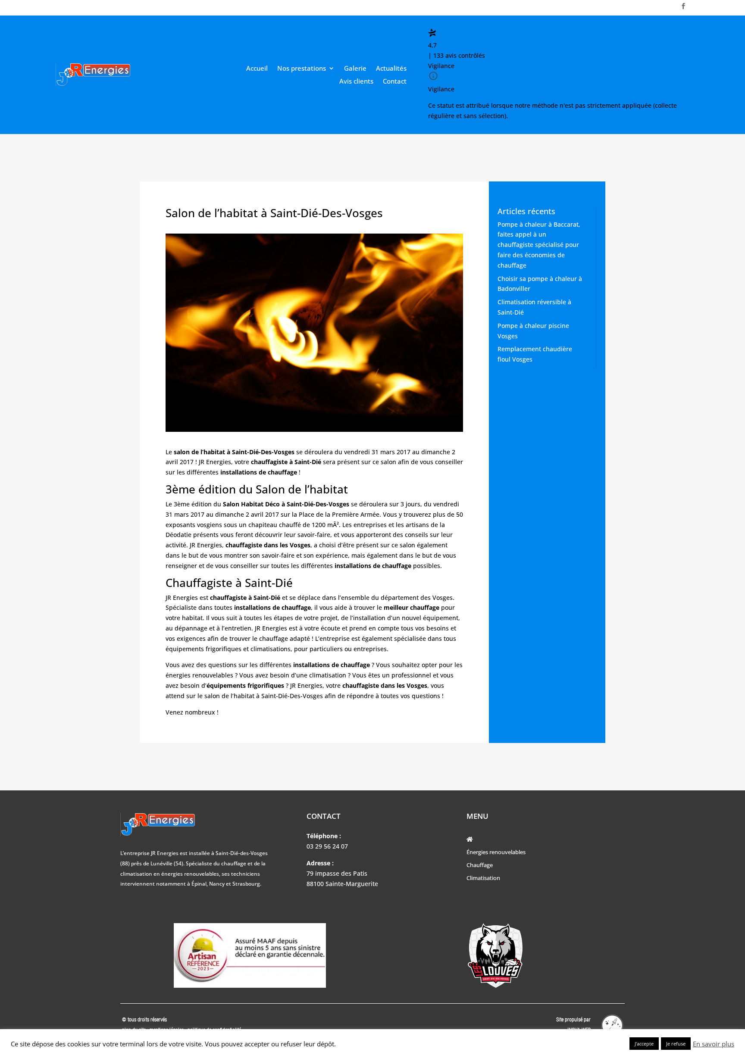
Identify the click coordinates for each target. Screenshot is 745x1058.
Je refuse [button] (676, 1043)
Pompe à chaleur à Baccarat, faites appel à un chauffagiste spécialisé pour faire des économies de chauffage (539, 244)
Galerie (355, 68)
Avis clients (356, 81)
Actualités (391, 68)
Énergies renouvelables (496, 852)
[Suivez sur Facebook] (683, 6)
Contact (395, 81)
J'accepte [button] (644, 1043)
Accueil (257, 68)
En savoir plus (713, 1044)
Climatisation (483, 878)
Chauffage (479, 865)
